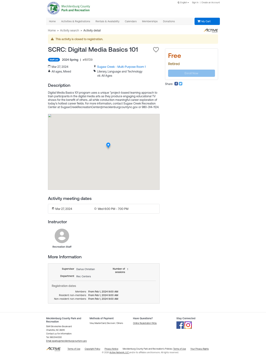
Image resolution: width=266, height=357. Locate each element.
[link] (121, 66)
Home (52, 30)
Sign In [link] (195, 2)
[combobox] (184, 3)
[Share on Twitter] (180, 84)
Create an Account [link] (210, 2)
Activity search (69, 30)
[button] (156, 50)
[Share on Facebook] (176, 84)
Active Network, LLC (119, 352)
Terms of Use (179, 349)
